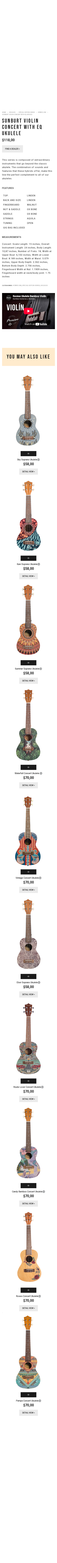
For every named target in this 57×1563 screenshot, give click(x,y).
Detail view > (28, 471)
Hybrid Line (42, 112)
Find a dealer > (12, 149)
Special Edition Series (27, 112)
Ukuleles (12, 112)
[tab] (28, 357)
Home (4, 112)
